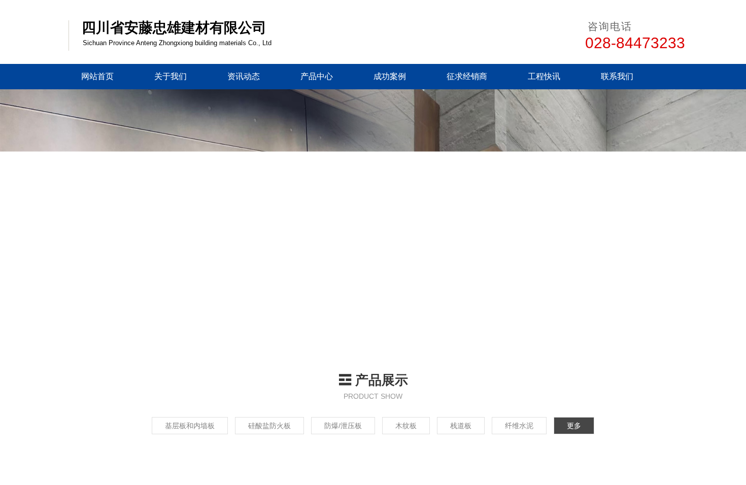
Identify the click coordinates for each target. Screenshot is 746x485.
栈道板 (460, 425)
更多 (572, 425)
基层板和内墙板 (191, 425)
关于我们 (170, 76)
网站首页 (97, 76)
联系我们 (617, 76)
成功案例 (390, 76)
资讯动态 (243, 76)
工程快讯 (544, 76)
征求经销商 (467, 76)
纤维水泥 (518, 425)
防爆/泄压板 (343, 425)
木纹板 (406, 425)
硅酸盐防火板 (270, 425)
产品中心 (316, 76)
